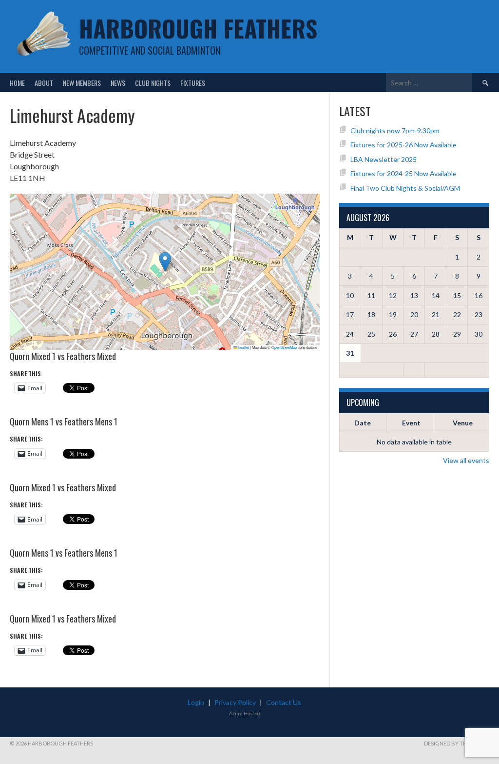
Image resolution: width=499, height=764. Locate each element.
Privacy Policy (235, 702)
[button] (165, 262)
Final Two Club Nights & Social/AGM (405, 188)
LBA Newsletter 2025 (383, 159)
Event (411, 423)
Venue (463, 423)
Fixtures (192, 83)
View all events (466, 460)
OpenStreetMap (284, 347)
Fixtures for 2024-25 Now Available (403, 173)
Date (362, 423)
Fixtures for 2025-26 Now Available (403, 145)
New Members (82, 83)
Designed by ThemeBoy (456, 743)
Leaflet (243, 347)
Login (196, 702)
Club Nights (153, 83)
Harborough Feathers (198, 28)
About (44, 83)
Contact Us (283, 702)
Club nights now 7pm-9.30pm (395, 130)
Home (17, 83)
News (118, 83)
